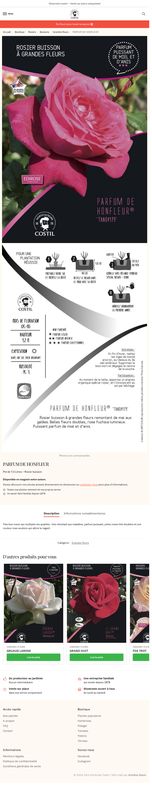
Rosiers (32, 32)
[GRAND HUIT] (96, 603)
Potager (82, 726)
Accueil (7, 32)
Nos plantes (10, 716)
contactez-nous (89, 484)
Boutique (19, 32)
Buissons (44, 32)
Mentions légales (13, 756)
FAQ (5, 726)
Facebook (84, 756)
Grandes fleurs (61, 32)
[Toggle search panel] (144, 13)
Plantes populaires (89, 716)
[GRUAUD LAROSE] (33, 603)
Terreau (82, 741)
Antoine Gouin (137, 775)
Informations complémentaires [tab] (84, 513)
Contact (8, 731)
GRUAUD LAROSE (19, 651)
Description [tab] (51, 513)
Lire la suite (33, 657)
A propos (8, 721)
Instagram (84, 761)
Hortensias (84, 721)
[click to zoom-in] (74, 139)
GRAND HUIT (79, 651)
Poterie (82, 736)
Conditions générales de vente (22, 766)
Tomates (83, 731)
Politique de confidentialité (20, 761)
